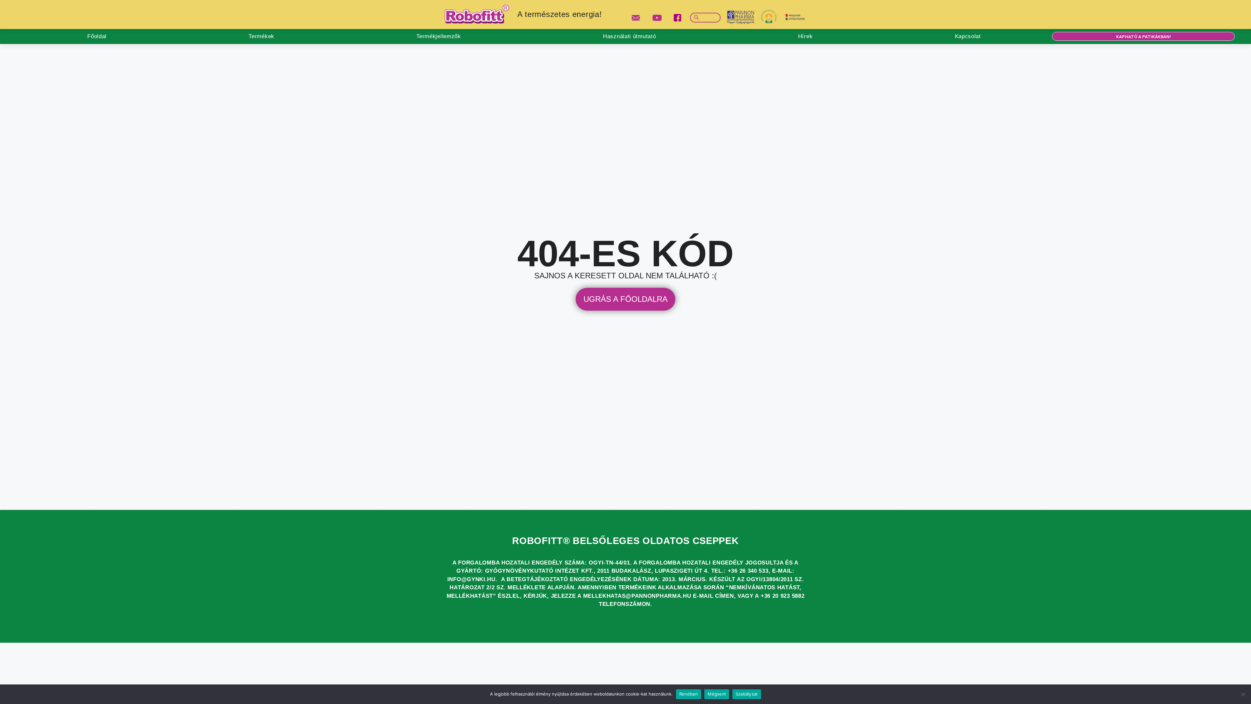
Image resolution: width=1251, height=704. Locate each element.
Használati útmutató (629, 36)
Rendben (688, 694)
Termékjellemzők (438, 36)
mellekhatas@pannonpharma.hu (637, 596)
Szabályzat (747, 694)
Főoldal (97, 36)
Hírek (805, 36)
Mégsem (717, 694)
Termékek (261, 36)
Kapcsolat (968, 36)
